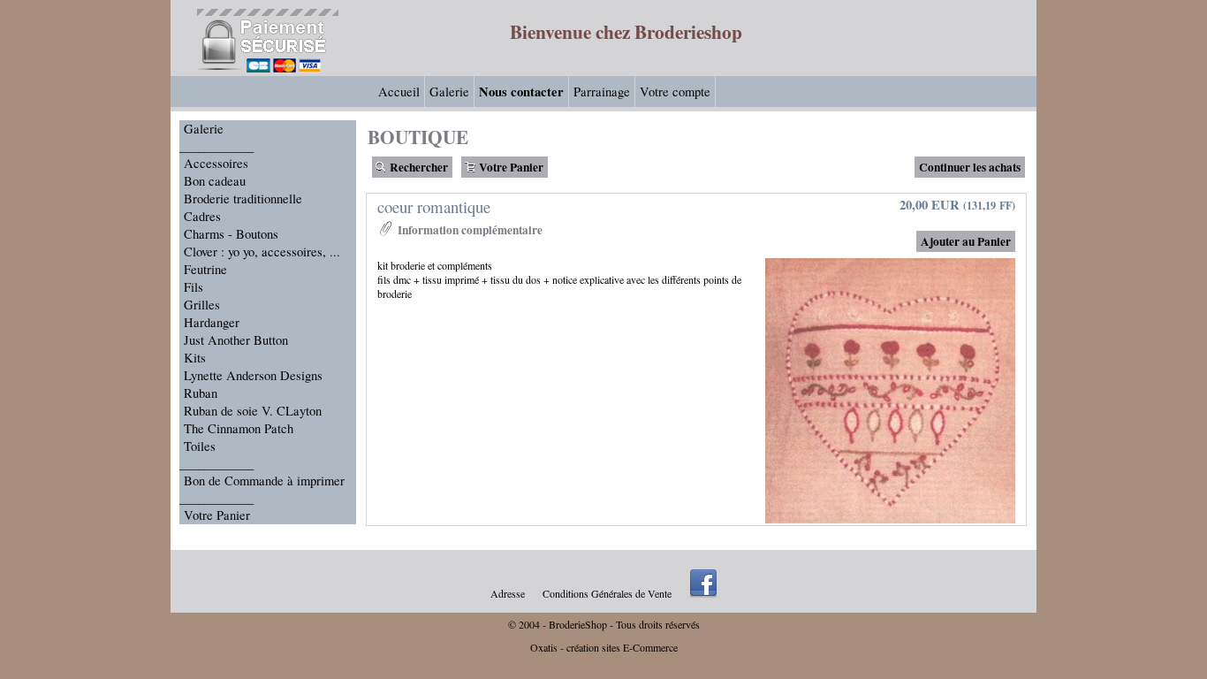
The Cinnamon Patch (238, 428)
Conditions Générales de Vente (607, 593)
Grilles (202, 304)
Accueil (399, 91)
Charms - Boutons (231, 233)
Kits (195, 357)
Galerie (449, 91)
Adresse (507, 593)
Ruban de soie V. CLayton (253, 410)
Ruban (200, 393)
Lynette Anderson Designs (253, 375)
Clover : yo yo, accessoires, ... (262, 251)
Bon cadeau (215, 180)
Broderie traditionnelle (243, 198)
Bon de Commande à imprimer (264, 480)
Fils (193, 286)
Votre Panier (217, 515)
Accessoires (216, 163)
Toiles (200, 446)
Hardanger (211, 322)
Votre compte (675, 91)
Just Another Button (236, 340)
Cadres (202, 216)
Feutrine (205, 269)
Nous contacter (521, 91)
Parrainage (601, 91)
